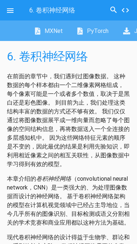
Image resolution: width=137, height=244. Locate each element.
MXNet (53, 30)
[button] (10, 10)
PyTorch (97, 30)
